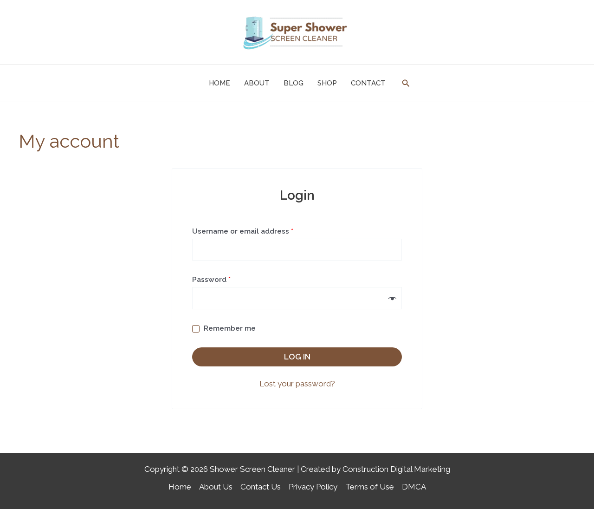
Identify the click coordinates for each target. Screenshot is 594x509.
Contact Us (260, 486)
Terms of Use (369, 486)
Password (227, 278)
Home (179, 486)
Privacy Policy (313, 486)
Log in (297, 356)
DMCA (414, 486)
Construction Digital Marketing (396, 469)
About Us (215, 486)
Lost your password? (297, 383)
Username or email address (258, 229)
